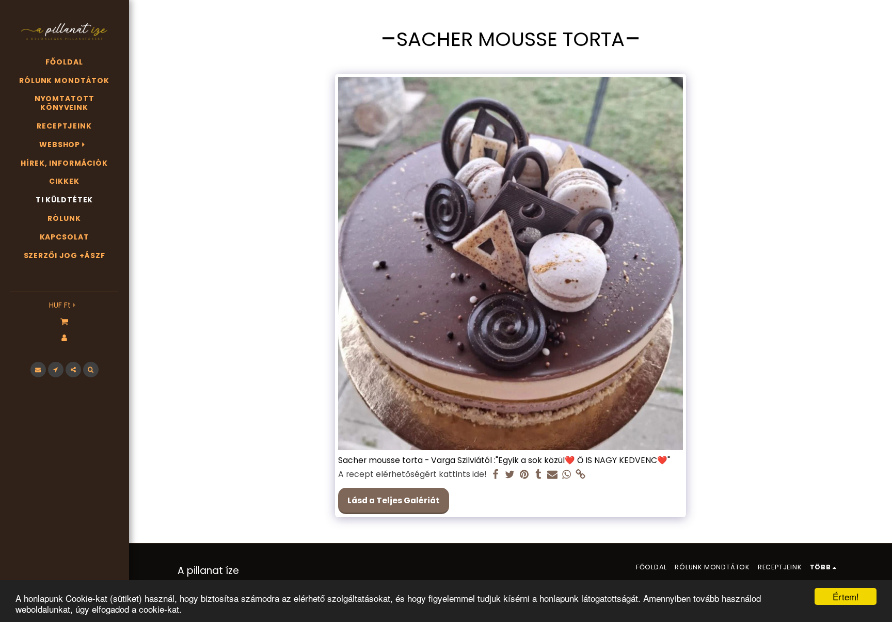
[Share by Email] (552, 474)
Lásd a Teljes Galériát (393, 500)
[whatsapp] (567, 474)
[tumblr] (538, 474)
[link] (581, 474)
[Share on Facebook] (496, 474)
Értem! (846, 596)
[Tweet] (510, 474)
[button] (64, 321)
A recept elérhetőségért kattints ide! (412, 474)
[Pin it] (524, 474)
